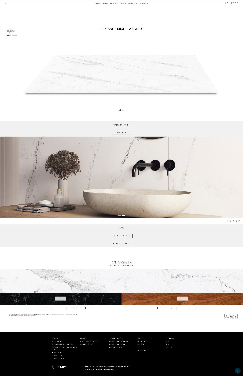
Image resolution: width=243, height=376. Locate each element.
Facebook (233, 3)
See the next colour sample (45, 308)
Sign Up (167, 341)
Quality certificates (86, 344)
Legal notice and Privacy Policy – (94, 369)
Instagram (235, 3)
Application (12, 31)
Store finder (141, 344)
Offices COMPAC (142, 341)
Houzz (236, 221)
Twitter (230, 221)
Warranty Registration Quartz (118, 344)
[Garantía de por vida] (231, 316)
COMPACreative (13, 35)
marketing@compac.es (106, 366)
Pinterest (239, 221)
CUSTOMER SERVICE (116, 338)
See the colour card (76, 308)
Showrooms (144, 3)
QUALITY (83, 338)
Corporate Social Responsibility (62, 344)
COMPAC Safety (57, 356)
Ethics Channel (57, 352)
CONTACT (140, 338)
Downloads (168, 347)
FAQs (138, 347)
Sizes (10, 34)
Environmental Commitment (89, 341)
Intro (10, 29)
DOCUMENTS (169, 338)
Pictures (11, 32)
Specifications (12, 30)
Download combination (197, 308)
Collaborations (132, 3)
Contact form (141, 350)
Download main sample (167, 308)
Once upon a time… (58, 341)
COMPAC (55, 338)
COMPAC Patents (58, 359)
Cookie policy (109, 369)
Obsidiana (98, 3)
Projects (122, 3)
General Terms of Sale (116, 347)
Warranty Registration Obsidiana (119, 341)
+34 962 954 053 (124, 366)
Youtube (237, 3)
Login (167, 344)
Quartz (105, 3)
